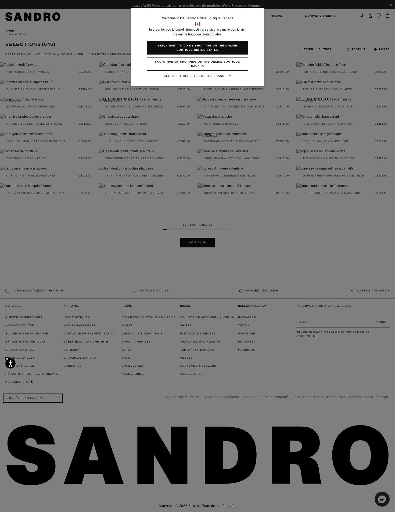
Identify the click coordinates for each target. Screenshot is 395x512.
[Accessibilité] (10, 363)
